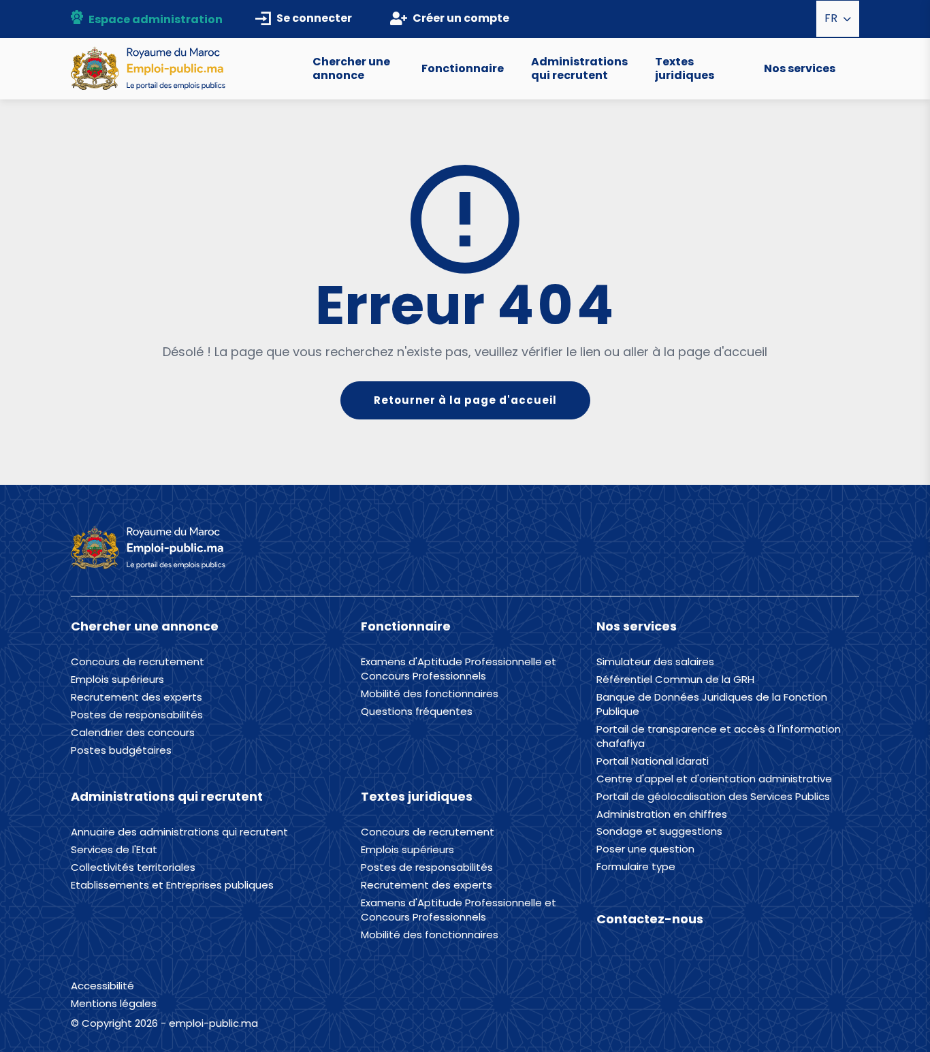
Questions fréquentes (416, 711)
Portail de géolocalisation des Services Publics (713, 796)
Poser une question (645, 849)
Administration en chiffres (661, 814)
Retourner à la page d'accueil (465, 400)
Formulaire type (635, 867)
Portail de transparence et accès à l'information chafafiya (718, 736)
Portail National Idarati (652, 761)
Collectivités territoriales (133, 867)
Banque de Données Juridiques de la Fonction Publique (711, 704)
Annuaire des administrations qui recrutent (179, 832)
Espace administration (156, 19)
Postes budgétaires (121, 750)
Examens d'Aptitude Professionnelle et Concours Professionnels (458, 669)
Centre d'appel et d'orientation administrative (714, 779)
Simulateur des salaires (655, 662)
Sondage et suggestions (659, 831)
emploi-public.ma (213, 1023)
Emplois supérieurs (117, 679)
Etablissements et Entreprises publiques (172, 885)
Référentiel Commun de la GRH (675, 679)
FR (832, 18)
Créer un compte (461, 18)
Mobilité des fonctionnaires (429, 694)
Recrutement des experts (136, 697)
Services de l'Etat (114, 850)
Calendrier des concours (133, 732)
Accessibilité (102, 985)
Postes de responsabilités (137, 715)
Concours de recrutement (137, 662)
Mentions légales (114, 1003)
